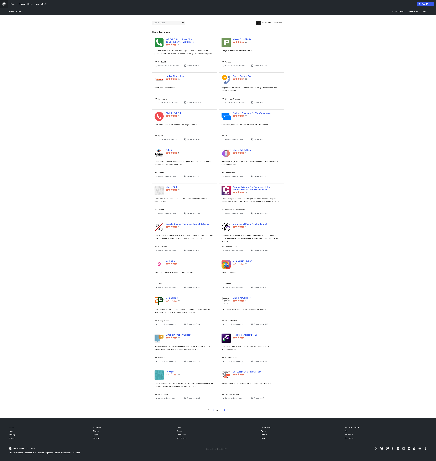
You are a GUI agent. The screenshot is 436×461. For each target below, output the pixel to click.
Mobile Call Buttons (242, 150)
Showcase (97, 427)
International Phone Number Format (250, 224)
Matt (348, 431)
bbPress (349, 435)
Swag (264, 438)
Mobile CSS (171, 187)
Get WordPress (425, 4)
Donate (265, 435)
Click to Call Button (175, 113)
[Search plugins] (183, 23)
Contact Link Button (242, 261)
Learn (179, 427)
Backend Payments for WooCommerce (252, 113)
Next (226, 410)
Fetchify (170, 150)
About (11, 427)
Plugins (95, 435)
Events (263, 431)
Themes (96, 431)
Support (180, 431)
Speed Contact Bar (242, 76)
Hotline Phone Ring (175, 76)
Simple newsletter (241, 298)
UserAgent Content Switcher (247, 372)
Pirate (33, 449)
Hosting (12, 435)
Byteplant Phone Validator (178, 335)
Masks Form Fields (242, 39)
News (11, 431)
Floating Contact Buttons (245, 335)
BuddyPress (350, 438)
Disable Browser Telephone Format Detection (188, 224)
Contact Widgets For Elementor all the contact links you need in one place (251, 188)
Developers (181, 435)
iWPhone (170, 372)
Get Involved (266, 427)
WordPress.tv (183, 438)
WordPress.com (352, 427)
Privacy (12, 438)
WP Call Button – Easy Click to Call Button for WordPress (180, 40)
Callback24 (171, 261)
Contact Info (172, 298)
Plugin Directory (15, 11)
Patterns (96, 438)
